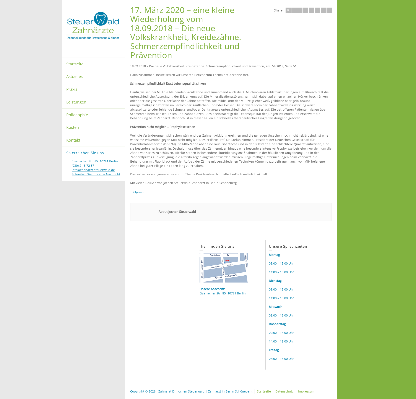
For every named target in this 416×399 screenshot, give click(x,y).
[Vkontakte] (329, 10)
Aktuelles (74, 76)
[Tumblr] (317, 10)
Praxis (71, 89)
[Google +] (305, 10)
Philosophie (77, 114)
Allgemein (138, 192)
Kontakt (73, 140)
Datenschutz (284, 391)
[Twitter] (294, 10)
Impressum (306, 391)
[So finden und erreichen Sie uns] (224, 267)
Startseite (74, 63)
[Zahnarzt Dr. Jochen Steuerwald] (93, 25)
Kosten (72, 127)
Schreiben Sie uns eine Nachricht (96, 174)
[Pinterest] (311, 10)
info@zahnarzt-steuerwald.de (93, 170)
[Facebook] (299, 10)
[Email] (288, 10)
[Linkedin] (323, 10)
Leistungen (76, 102)
